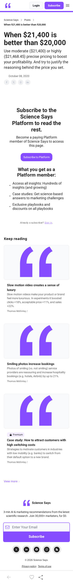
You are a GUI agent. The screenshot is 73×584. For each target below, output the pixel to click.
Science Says (11, 20)
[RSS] (57, 549)
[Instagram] (46, 549)
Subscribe (54, 5)
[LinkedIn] (26, 549)
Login (36, 5)
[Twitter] (16, 549)
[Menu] (67, 5)
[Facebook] (36, 549)
